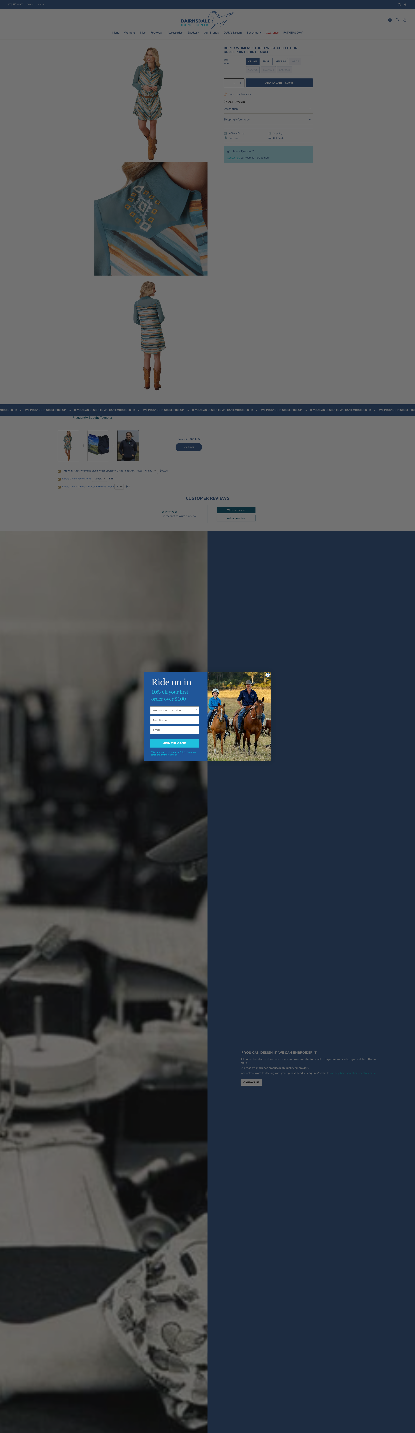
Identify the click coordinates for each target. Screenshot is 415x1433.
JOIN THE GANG (174, 743)
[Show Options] (195, 710)
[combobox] (173, 710)
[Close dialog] (267, 675)
